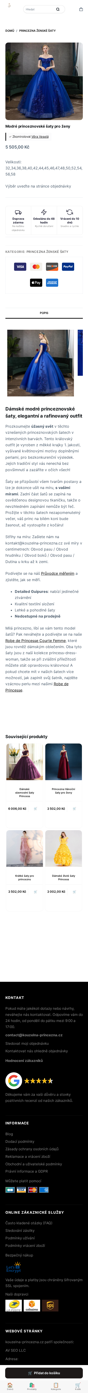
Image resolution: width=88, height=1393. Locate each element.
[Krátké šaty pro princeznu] (24, 848)
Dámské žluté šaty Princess (63, 877)
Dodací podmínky (19, 1141)
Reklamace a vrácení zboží (27, 1156)
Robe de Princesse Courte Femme (35, 640)
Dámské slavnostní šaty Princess (24, 792)
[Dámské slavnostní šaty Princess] (24, 761)
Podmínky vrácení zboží (25, 1245)
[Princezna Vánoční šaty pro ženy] (63, 761)
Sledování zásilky (19, 1230)
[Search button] (58, 9)
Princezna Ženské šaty (48, 252)
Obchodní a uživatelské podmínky (33, 1164)
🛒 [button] (74, 891)
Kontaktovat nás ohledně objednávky (36, 1051)
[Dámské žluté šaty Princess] (63, 848)
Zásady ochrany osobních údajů (32, 1149)
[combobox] (38, 9)
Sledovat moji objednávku (27, 1043)
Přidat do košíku (47, 1373)
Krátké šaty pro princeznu (24, 877)
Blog (9, 1134)
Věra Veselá (40, 136)
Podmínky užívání (20, 1238)
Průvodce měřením (57, 573)
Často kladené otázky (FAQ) (29, 1223)
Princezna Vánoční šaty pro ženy (63, 790)
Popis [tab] (44, 313)
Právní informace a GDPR (26, 1171)
